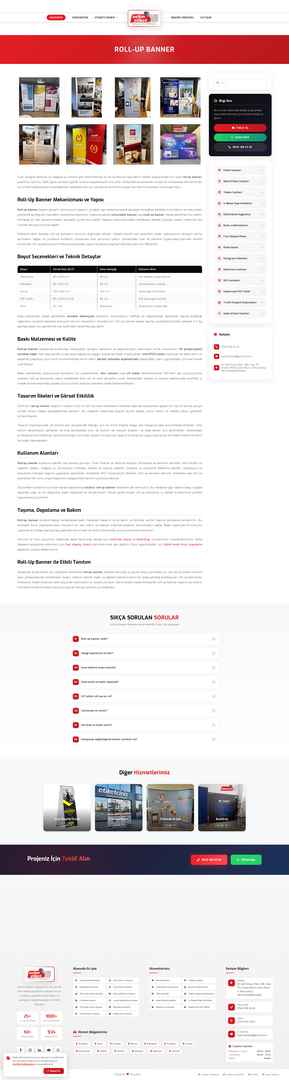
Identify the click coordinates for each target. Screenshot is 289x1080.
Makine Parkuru (182, 17)
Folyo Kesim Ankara (122, 987)
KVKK (255, 1074)
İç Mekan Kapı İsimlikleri (200, 1000)
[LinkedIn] (39, 1050)
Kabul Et (55, 1070)
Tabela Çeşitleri (195, 980)
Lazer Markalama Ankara (125, 1000)
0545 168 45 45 (242, 147)
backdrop (143, 539)
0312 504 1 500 (246, 1021)
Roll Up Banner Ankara (124, 994)
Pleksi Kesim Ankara (89, 1014)
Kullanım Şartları (235, 1074)
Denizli (175, 1051)
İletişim (205, 17)
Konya (188, 1043)
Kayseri (138, 1051)
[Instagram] (30, 1050)
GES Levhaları (162, 994)
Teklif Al (242, 128)
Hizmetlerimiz (105, 17)
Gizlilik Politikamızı (23, 1064)
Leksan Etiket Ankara (90, 980)
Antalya (171, 1043)
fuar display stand (78, 544)
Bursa (133, 1043)
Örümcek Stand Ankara (91, 994)
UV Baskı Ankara (88, 1000)
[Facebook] (20, 1050)
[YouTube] (49, 1050)
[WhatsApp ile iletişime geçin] (58, 1050)
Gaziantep (84, 1051)
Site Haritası (272, 1074)
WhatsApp (242, 137)
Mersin (121, 1051)
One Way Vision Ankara (91, 1007)
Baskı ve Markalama (198, 987)
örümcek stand (120, 539)
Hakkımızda (80, 17)
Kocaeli (116, 1043)
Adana (103, 1051)
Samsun (157, 1051)
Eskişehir (152, 1043)
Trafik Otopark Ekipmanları (201, 994)
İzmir (100, 1043)
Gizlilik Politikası (210, 1074)
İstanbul (82, 1043)
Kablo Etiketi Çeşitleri (166, 1000)
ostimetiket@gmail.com (252, 1035)
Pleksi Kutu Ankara (122, 1014)
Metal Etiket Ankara (89, 987)
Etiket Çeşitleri (163, 980)
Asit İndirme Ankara (123, 980)
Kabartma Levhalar (165, 1007)
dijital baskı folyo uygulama (183, 544)
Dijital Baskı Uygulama (167, 987)
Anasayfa (56, 17)
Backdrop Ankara (121, 1007)
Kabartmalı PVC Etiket (199, 1007)
